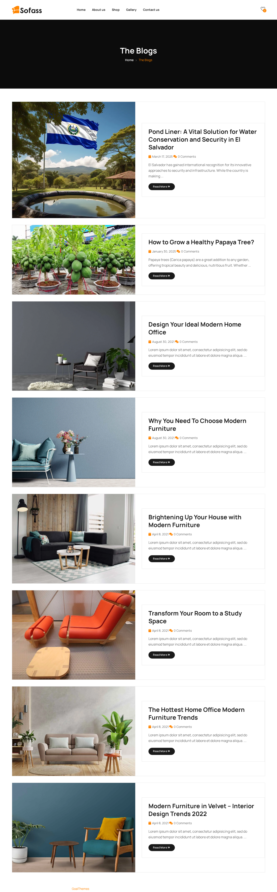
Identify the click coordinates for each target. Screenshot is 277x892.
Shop (116, 10)
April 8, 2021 (160, 534)
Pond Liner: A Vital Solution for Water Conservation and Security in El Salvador (202, 139)
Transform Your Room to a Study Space (195, 617)
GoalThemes (80, 889)
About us (98, 10)
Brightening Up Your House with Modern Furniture (195, 521)
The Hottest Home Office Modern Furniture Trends (196, 713)
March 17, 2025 (162, 156)
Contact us (151, 10)
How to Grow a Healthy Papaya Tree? (201, 242)
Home (81, 10)
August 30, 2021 (163, 342)
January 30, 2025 (164, 251)
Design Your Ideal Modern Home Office (194, 328)
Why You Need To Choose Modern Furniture (197, 424)
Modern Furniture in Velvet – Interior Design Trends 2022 (201, 810)
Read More (160, 186)
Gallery (131, 10)
